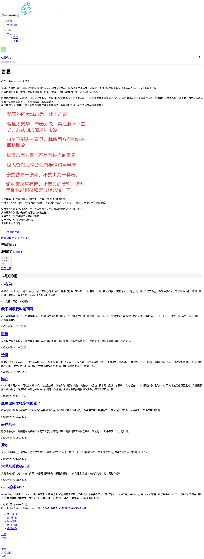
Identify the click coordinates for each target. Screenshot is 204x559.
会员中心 (12, 528)
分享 (9, 238)
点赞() (15, 238)
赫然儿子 (8, 424)
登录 (15, 37)
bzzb (4, 379)
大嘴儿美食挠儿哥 (15, 466)
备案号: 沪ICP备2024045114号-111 (68, 508)
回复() (23, 238)
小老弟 (6, 284)
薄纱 (4, 445)
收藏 (3, 238)
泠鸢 (4, 355)
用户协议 (12, 517)
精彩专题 (12, 24)
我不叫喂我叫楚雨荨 (17, 309)
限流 (4, 334)
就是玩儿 (6, 57)
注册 (15, 41)
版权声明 (12, 525)
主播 (9, 232)
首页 (9, 21)
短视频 (15, 232)
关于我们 (12, 514)
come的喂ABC (12, 487)
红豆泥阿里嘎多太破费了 (21, 403)
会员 (12, 34)
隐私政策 (12, 521)
